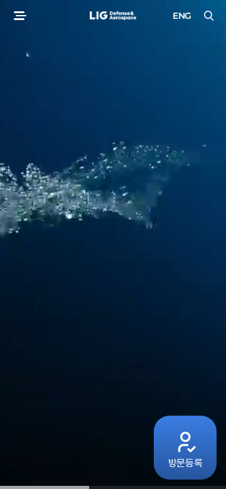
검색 (207, 15)
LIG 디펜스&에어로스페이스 (113, 16)
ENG (182, 15)
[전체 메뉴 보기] (19, 15)
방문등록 (185, 463)
